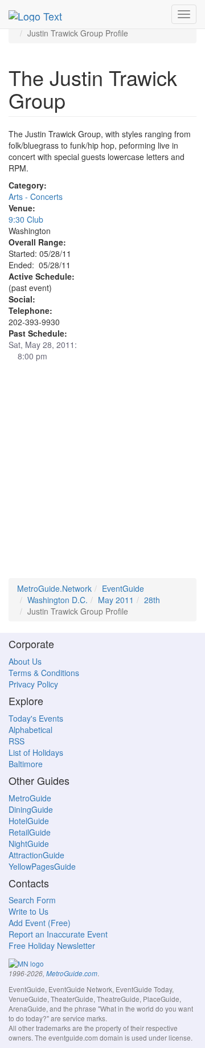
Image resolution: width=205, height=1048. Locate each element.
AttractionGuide (36, 855)
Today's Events (36, 718)
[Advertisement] (102, 475)
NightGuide (29, 843)
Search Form (32, 900)
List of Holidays (36, 752)
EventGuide (123, 588)
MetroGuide (30, 798)
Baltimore (26, 763)
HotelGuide (29, 820)
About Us (25, 661)
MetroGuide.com (71, 973)
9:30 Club (26, 219)
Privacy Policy (33, 684)
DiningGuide (31, 809)
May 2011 (116, 599)
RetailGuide (30, 832)
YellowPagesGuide (42, 866)
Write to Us (28, 911)
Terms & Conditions (44, 672)
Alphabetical (30, 729)
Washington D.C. (57, 599)
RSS (16, 741)
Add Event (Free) (40, 922)
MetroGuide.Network (54, 588)
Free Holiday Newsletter (52, 945)
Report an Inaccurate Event (58, 934)
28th (152, 599)
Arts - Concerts (36, 196)
